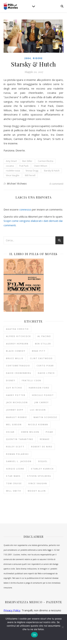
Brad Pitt (39, 351)
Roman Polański (17, 454)
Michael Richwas (17, 183)
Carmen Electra (45, 161)
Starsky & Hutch (51, 170)
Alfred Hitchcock (18, 336)
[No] (62, 627)
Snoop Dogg (32, 170)
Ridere (38, 58)
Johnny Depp (14, 409)
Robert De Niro (41, 446)
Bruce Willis (14, 358)
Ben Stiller (27, 161)
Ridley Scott (15, 446)
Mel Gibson (14, 424)
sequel (43, 461)
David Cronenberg (18, 373)
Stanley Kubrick (42, 468)
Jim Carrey (41, 402)
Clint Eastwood (41, 358)
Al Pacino (44, 336)
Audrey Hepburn (17, 343)
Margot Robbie (16, 417)
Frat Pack (23, 165)
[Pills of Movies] (11, 6)
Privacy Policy (12, 610)
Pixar (49, 432)
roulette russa (13, 170)
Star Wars (13, 476)
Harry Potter (15, 395)
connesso (25, 209)
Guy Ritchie (14, 387)
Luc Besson (38, 409)
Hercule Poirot (43, 395)
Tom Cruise (14, 483)
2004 (27, 58)
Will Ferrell (30, 175)
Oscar (10, 432)
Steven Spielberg (39, 476)
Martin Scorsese (45, 417)
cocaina (10, 165)
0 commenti (56, 183)
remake (45, 439)
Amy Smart (11, 161)
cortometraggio (18, 365)
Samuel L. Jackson (18, 461)
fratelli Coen (31, 380)
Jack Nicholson (17, 402)
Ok (34, 634)
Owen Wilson (40, 165)
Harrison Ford (39, 387)
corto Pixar (45, 365)
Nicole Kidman (38, 424)
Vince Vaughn (12, 175)
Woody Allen (37, 490)
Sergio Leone (15, 468)
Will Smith (13, 490)
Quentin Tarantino (19, 439)
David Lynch (46, 373)
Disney (10, 380)
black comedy (15, 351)
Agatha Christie (17, 329)
